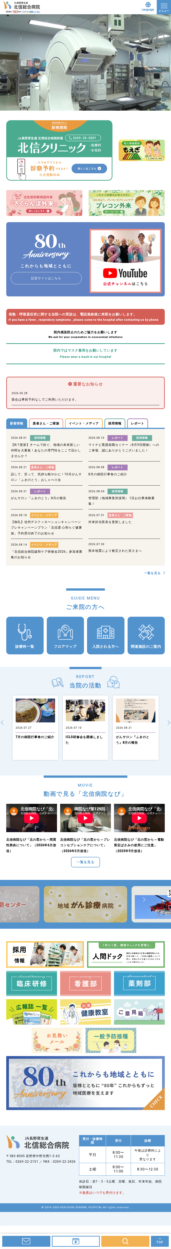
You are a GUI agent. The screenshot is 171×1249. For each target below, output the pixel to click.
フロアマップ (65, 646)
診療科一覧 (24, 646)
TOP (160, 1242)
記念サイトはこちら (46, 278)
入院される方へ (105, 646)
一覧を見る (152, 573)
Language (148, 9)
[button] (2, 722)
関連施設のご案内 (146, 646)
